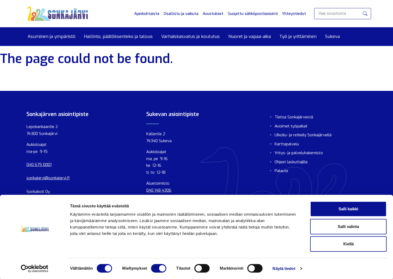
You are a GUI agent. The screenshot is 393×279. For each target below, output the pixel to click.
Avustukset (213, 13)
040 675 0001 (39, 164)
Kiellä (348, 244)
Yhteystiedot (294, 13)
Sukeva (332, 37)
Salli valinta (348, 226)
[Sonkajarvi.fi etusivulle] (57, 13)
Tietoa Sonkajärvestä (294, 117)
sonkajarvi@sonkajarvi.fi (48, 178)
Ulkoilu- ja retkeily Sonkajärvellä (303, 135)
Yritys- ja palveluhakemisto (299, 153)
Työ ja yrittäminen (298, 37)
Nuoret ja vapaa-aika (249, 37)
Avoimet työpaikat (291, 126)
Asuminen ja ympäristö (51, 37)
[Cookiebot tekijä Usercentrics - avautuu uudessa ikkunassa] (34, 269)
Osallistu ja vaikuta (181, 13)
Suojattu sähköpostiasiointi (253, 13)
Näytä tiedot (283, 268)
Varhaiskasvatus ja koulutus (190, 37)
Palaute (281, 170)
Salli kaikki (348, 209)
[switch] (158, 268)
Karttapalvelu (287, 144)
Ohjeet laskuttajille (291, 162)
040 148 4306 (158, 190)
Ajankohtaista (146, 13)
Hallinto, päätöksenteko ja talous (118, 37)
